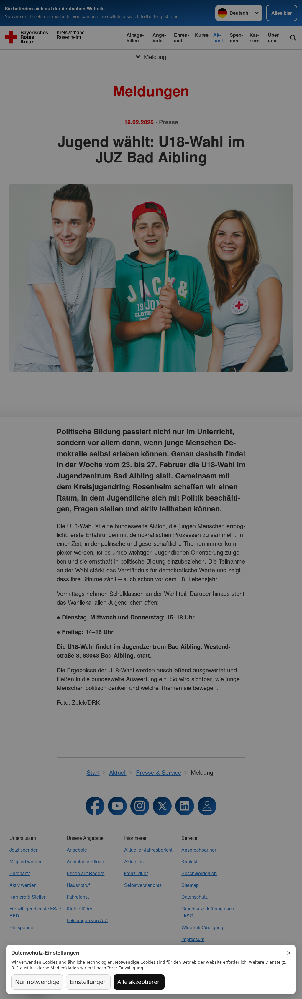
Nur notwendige (37, 982)
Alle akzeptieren (139, 982)
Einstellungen (88, 982)
